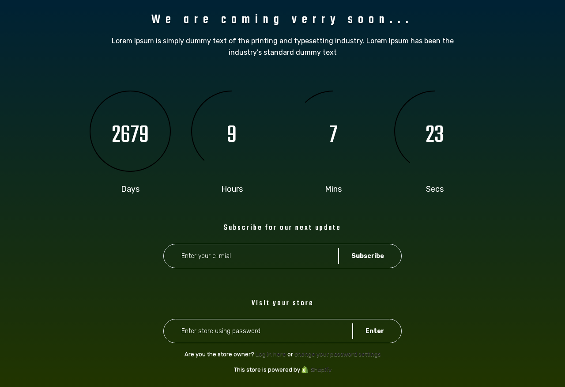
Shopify (321, 369)
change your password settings (337, 354)
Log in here (271, 354)
